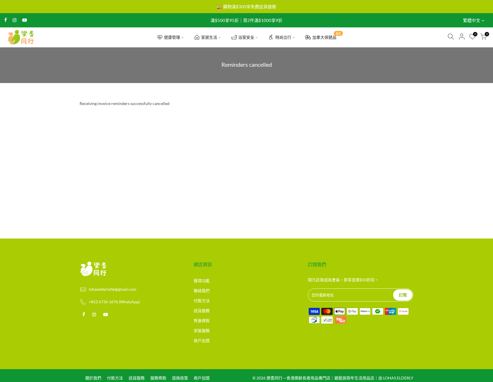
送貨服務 (202, 310)
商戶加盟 (202, 340)
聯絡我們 (202, 290)
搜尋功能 (202, 280)
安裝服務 (202, 330)
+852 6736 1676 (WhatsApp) (114, 301)
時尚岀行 (283, 37)
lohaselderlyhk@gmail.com (112, 289)
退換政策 (180, 377)
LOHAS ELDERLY (398, 377)
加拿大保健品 (326, 36)
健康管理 (172, 37)
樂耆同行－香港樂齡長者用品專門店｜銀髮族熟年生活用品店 (320, 377)
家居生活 (209, 37)
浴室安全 (246, 37)
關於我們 (93, 377)
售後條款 (202, 320)
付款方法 (202, 300)
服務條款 (158, 377)
